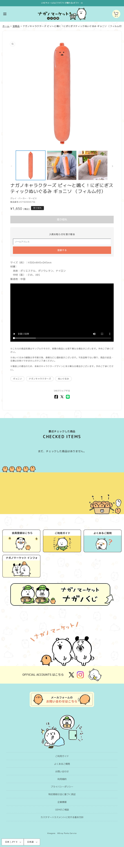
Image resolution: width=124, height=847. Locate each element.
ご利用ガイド (62, 756)
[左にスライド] (11, 166)
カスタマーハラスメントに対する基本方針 (62, 817)
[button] (4, 13)
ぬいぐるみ (63, 378)
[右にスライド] (112, 166)
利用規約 (62, 779)
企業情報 (62, 802)
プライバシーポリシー (62, 786)
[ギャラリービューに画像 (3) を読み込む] (93, 165)
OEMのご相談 (62, 809)
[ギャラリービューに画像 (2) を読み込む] (62, 165)
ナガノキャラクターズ (40, 378)
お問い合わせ (62, 771)
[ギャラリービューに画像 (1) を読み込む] (30, 165)
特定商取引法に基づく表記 (62, 794)
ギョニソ (17, 378)
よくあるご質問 (62, 763)
